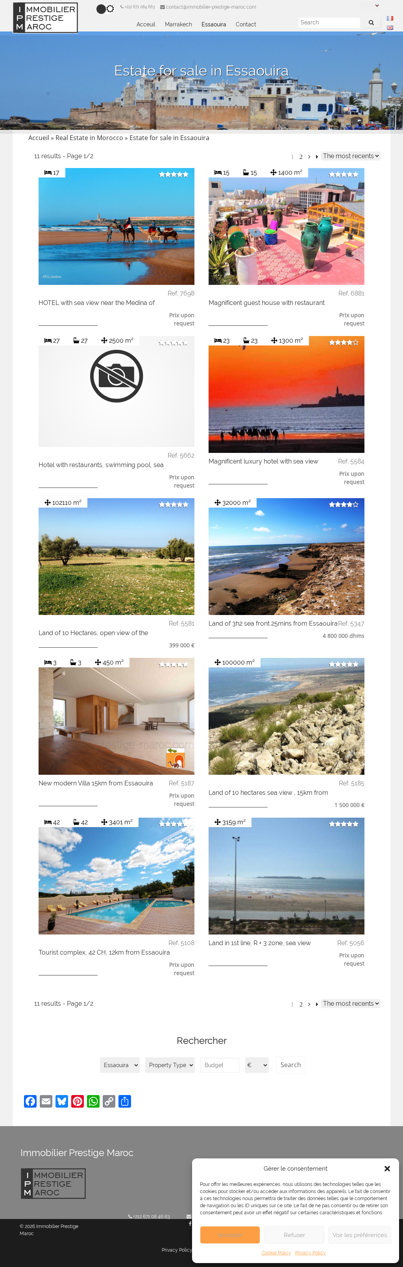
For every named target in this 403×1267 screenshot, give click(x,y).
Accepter (230, 1235)
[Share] (125, 1102)
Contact (246, 24)
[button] (387, 1169)
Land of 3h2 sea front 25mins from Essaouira (273, 623)
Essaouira (214, 24)
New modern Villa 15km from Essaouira (96, 783)
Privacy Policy (310, 1253)
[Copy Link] (109, 1102)
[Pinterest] (77, 1102)
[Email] (46, 1102)
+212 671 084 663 (139, 7)
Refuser (294, 1235)
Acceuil (146, 24)
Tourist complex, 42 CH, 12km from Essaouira (104, 952)
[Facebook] (30, 1102)
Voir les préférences (360, 1235)
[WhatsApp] (93, 1102)
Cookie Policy (276, 1253)
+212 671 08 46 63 (151, 1216)
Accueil (38, 137)
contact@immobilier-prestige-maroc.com (210, 7)
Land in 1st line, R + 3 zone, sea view (260, 943)
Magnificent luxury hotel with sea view (263, 461)
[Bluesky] (62, 1102)
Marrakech (178, 24)
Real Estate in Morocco (89, 137)
